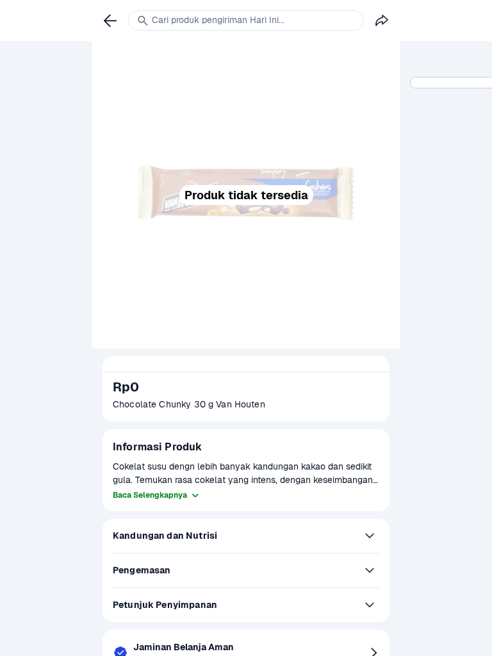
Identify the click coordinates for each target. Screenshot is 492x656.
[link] (110, 20)
